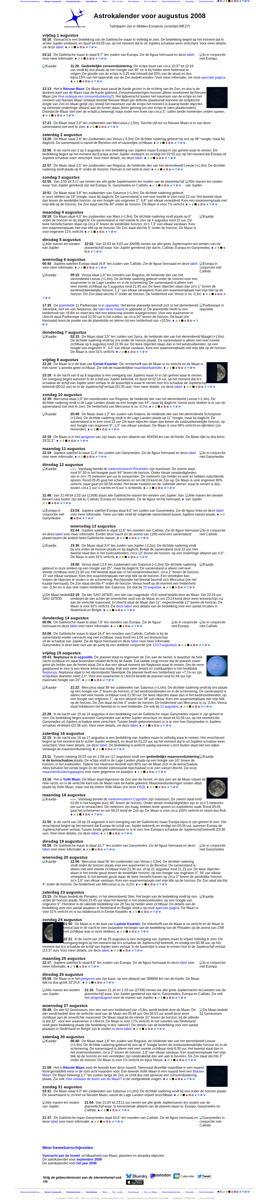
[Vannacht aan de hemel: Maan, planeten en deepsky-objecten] (224, 1)
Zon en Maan (150, 1)
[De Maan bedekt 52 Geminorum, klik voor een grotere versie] (214, 1018)
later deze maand (111, 309)
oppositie (112, 305)
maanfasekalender (148, 368)
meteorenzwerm (120, 469)
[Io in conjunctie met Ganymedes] (214, 461)
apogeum (88, 437)
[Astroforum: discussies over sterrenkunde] (229, 1)
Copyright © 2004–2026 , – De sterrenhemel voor (112, 1198)
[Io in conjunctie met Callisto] (214, 539)
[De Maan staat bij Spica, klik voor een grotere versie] (56, 345)
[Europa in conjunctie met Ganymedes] (56, 519)
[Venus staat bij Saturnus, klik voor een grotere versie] (214, 573)
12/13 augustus (164, 645)
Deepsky (189, 1)
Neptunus (49, 672)
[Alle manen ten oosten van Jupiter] (206, 186)
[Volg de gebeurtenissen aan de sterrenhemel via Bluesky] (248, 1)
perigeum (88, 978)
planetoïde (67, 305)
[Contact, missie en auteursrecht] (221, 1)
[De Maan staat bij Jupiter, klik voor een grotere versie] (56, 554)
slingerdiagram (101, 997)
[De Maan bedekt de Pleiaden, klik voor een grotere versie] (214, 905)
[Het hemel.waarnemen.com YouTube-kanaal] (235, 1)
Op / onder (117, 1)
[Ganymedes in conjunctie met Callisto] (214, 1126)
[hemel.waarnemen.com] (74, 18)
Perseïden (140, 469)
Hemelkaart (133, 1)
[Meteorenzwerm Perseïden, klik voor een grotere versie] (56, 477)
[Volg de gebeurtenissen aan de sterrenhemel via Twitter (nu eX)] (240, 1)
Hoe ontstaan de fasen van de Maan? (94, 1079)
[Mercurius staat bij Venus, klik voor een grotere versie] (56, 870)
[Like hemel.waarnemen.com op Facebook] (237, 1)
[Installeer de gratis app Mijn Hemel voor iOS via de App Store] (232, 1)
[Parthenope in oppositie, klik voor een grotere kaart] (214, 314)
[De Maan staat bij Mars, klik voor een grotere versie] (214, 225)
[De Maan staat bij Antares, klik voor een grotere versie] (56, 422)
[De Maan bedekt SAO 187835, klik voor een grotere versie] (56, 603)
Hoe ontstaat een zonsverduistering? (85, 96)
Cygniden (140, 799)
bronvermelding (207, 1198)
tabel (59, 47)
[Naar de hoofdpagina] (218, 1)
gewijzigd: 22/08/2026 (184, 1198)
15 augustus (152, 587)
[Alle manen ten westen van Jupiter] (63, 248)
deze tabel (124, 606)
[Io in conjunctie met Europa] (214, 63)
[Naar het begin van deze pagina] (66, 47)
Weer (104, 1)
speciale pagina (213, 77)
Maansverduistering (29, 1)
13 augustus (169, 706)
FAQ (140, 787)
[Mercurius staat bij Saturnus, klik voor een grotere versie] (56, 696)
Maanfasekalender (171, 1)
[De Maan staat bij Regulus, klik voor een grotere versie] (56, 1049)
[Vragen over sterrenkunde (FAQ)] (226, 1)
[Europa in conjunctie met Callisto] (214, 272)
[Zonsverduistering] (56, 74)
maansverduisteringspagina (63, 772)
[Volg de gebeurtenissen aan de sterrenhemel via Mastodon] (246, 1)
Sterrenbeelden (206, 1)
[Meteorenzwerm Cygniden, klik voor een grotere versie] (56, 807)
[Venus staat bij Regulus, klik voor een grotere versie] (56, 283)
